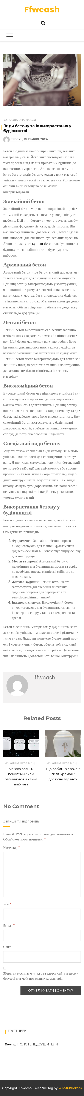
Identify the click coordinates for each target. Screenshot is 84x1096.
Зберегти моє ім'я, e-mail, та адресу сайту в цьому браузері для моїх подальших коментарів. (40, 976)
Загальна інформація (20, 119)
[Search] (43, 22)
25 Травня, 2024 (35, 139)
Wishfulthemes (70, 1088)
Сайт (7, 946)
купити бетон (42, 243)
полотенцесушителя (37, 1044)
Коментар (11, 847)
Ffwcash (42, 9)
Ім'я (7, 904)
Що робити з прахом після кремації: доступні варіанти (63, 774)
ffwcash (16, 139)
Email (9, 925)
